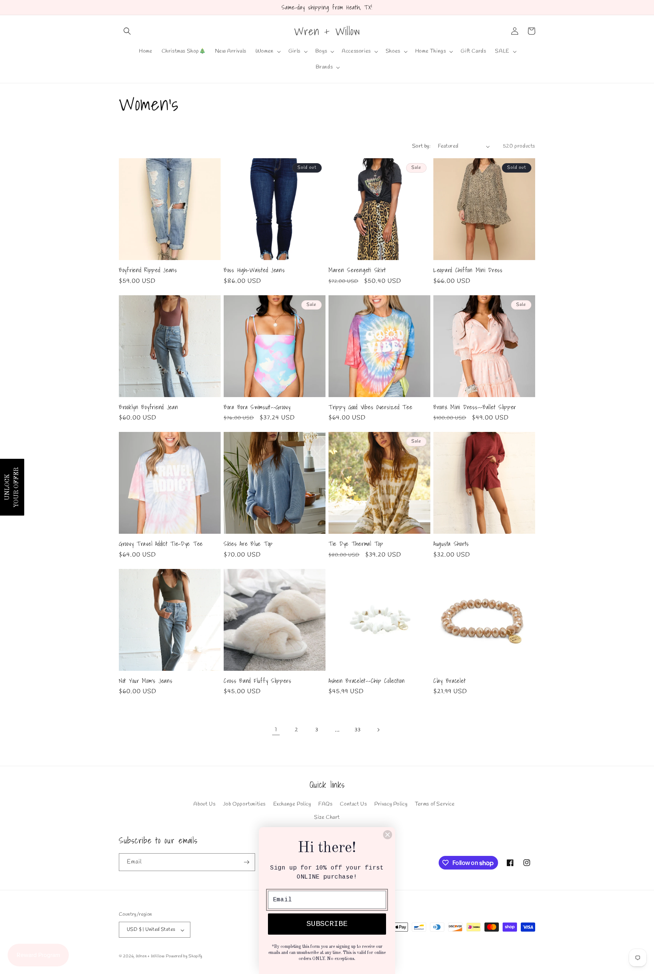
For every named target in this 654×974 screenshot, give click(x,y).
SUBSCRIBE (327, 923)
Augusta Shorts (451, 543)
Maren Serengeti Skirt (357, 270)
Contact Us (353, 804)
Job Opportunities (244, 804)
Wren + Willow (150, 956)
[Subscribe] (246, 862)
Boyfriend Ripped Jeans (148, 270)
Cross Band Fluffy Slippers (257, 680)
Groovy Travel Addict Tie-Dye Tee (161, 543)
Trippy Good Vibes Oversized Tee (370, 407)
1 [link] (276, 730)
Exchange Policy (292, 804)
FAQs (325, 804)
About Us (204, 804)
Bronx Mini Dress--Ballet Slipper (474, 407)
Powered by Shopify (184, 956)
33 (357, 730)
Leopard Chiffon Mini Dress (468, 270)
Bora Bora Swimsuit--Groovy (257, 407)
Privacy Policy (390, 804)
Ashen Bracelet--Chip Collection (367, 680)
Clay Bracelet (449, 680)
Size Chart (327, 817)
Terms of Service (435, 804)
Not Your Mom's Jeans (145, 680)
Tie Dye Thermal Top (356, 543)
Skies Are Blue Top (248, 543)
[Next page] (378, 730)
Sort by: (421, 146)
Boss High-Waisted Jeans (254, 270)
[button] (127, 31)
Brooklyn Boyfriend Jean (148, 407)
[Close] (387, 834)
